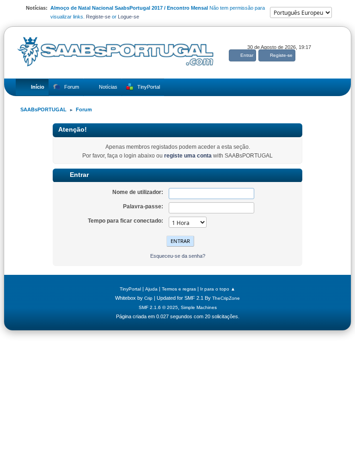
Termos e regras (179, 288)
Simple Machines (199, 307)
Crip (148, 298)
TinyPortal (130, 288)
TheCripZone (226, 298)
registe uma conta (188, 155)
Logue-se (128, 16)
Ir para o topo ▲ (217, 288)
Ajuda (151, 288)
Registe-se (98, 16)
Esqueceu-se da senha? (177, 256)
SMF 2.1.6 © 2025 (158, 307)
